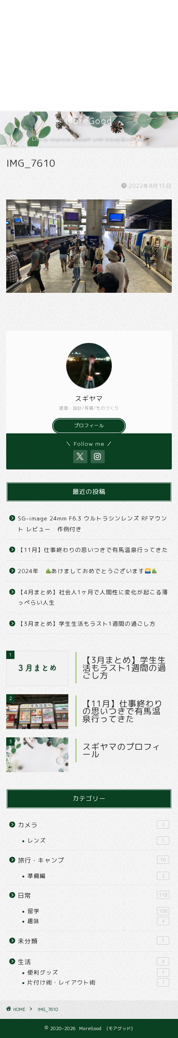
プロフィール (89, 425)
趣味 (96, 921)
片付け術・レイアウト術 (96, 982)
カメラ (91, 825)
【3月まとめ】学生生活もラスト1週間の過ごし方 (87, 623)
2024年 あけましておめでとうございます (81, 571)
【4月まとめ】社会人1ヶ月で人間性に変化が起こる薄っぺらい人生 (93, 597)
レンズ (96, 840)
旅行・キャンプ (92, 860)
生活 (91, 962)
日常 (93, 895)
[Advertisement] (89, 56)
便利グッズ (96, 972)
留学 (97, 911)
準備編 (96, 876)
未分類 (91, 941)
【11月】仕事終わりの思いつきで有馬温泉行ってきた (93, 550)
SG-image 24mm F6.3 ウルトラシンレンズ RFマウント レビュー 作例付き (92, 523)
